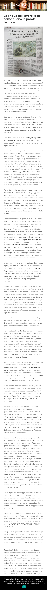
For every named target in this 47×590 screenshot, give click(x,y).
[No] (44, 583)
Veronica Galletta (15, 5)
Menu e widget (41, 7)
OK (24, 587)
